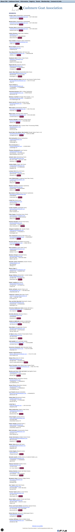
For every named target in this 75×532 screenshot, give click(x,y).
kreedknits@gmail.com (16, 398)
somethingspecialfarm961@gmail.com (20, 507)
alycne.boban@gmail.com (16, 86)
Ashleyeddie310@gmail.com (17, 165)
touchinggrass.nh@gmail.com (17, 215)
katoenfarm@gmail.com (16, 359)
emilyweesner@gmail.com (16, 514)
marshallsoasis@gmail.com (17, 302)
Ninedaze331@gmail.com (16, 98)
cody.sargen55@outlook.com (17, 418)
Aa (2, 529)
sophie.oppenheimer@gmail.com (18, 354)
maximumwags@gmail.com (17, 520)
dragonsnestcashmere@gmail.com (19, 42)
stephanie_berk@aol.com (16, 59)
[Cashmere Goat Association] (37, 7)
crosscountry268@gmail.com (17, 431)
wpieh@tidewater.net (15, 372)
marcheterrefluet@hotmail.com (18, 194)
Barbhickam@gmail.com (16, 256)
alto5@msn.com (14, 34)
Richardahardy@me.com (16, 243)
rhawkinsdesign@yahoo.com (17, 249)
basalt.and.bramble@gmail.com (18, 393)
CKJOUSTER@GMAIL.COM (17, 342)
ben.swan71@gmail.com (16, 479)
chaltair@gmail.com (15, 263)
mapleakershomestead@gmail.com (19, 17)
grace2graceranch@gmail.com (18, 109)
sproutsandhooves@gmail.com (18, 80)
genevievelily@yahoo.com (16, 348)
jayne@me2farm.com (15, 126)
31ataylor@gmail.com (15, 486)
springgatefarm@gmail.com (17, 237)
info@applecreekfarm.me (16, 410)
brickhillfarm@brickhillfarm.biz (17, 445)
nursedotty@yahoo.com (16, 315)
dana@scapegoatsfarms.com (17, 328)
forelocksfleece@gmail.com (17, 458)
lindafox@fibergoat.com (16, 201)
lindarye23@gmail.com (16, 405)
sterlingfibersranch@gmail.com (18, 115)
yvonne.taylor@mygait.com (17, 493)
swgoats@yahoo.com (15, 322)
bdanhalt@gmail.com (15, 48)
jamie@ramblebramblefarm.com (18, 73)
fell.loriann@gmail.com (16, 172)
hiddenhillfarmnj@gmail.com (17, 53)
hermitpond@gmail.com (16, 223)
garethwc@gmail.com (15, 121)
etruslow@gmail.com (15, 290)
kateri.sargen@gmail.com (16, 425)
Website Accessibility (37, 526)
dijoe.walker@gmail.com (16, 500)
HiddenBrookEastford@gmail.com (18, 438)
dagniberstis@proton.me (16, 66)
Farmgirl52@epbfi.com (16, 103)
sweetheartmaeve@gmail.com (17, 269)
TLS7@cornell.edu (14, 472)
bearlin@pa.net (14, 452)
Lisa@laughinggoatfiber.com (17, 179)
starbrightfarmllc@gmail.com (17, 209)
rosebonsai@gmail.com (16, 139)
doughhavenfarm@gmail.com (17, 133)
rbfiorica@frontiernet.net (16, 187)
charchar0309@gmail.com (16, 92)
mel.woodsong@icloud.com (17, 158)
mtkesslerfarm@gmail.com (17, 230)
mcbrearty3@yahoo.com (16, 309)
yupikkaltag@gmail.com (16, 335)
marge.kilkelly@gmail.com (16, 276)
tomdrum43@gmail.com (16, 151)
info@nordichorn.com (15, 465)
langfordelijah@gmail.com (16, 283)
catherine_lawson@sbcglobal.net (18, 295)
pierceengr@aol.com (15, 380)
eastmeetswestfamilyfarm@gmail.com (19, 366)
